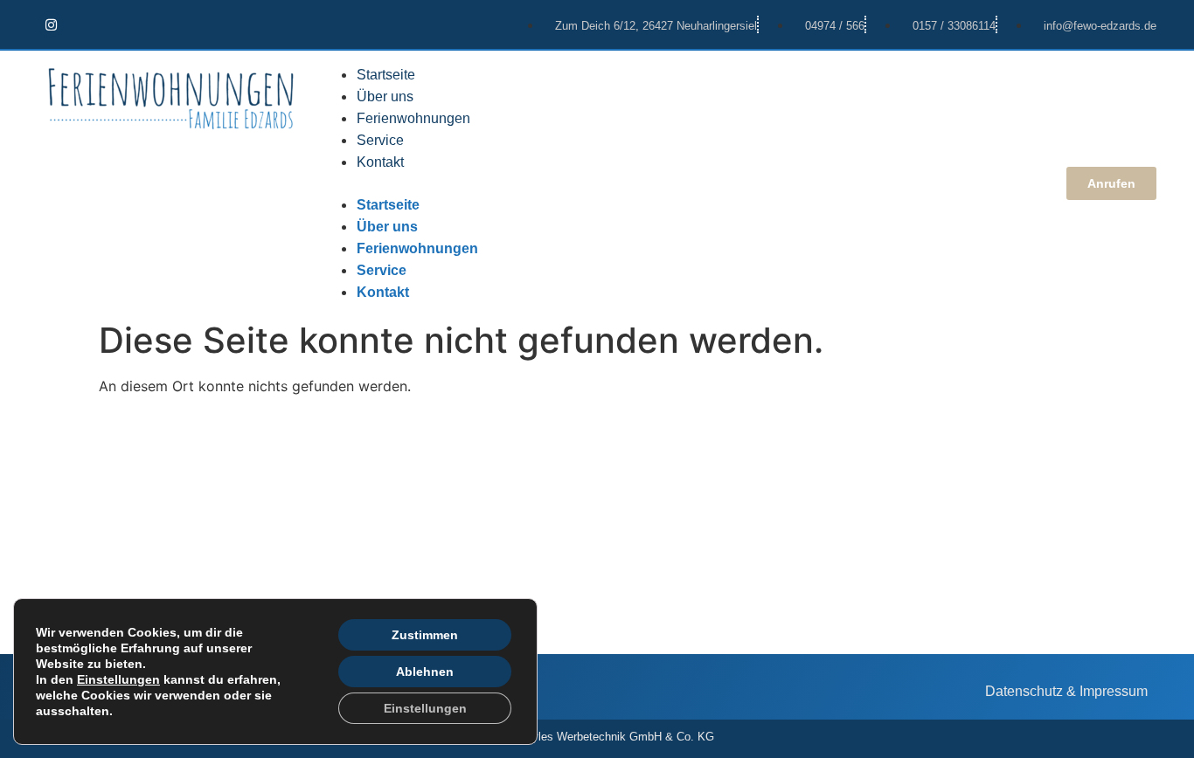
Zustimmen (425, 635)
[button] (682, 183)
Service (380, 140)
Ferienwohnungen (413, 118)
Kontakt (380, 162)
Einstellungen (118, 679)
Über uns (385, 96)
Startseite (386, 74)
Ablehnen (425, 672)
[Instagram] (51, 24)
